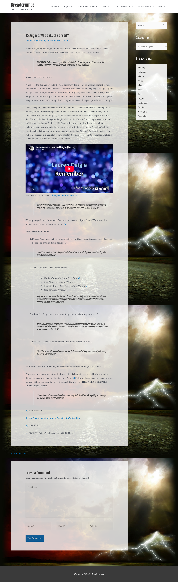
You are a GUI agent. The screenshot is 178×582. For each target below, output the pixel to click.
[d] (73, 377)
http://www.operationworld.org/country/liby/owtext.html (54, 417)
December (142, 116)
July (140, 93)
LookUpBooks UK (122, 6)
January (141, 67)
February (142, 71)
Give (160, 6)
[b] (79, 278)
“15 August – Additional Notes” (64, 195)
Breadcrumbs (23, 5)
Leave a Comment (34, 40)
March (141, 76)
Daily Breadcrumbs (86, 6)
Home (54, 6)
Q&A (104, 6)
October (141, 107)
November (142, 111)
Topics (67, 6)
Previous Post (18, 453)
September (143, 102)
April (140, 80)
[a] (65, 224)
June (140, 89)
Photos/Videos (144, 6)
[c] (86, 285)
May (140, 85)
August (141, 98)
